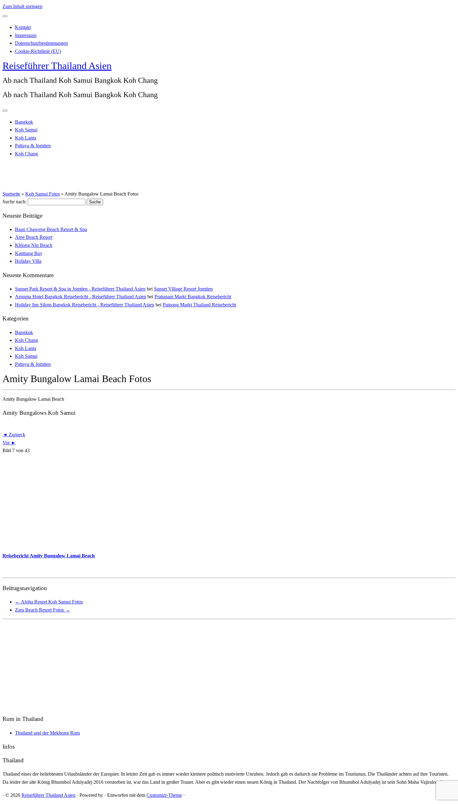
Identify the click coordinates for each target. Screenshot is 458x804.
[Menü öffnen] (4, 110)
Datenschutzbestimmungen (41, 43)
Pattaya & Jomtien (33, 145)
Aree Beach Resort (33, 237)
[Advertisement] (189, 503)
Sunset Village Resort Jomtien (183, 288)
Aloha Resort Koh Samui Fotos (49, 601)
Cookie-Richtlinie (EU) (38, 51)
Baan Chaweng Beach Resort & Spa (51, 229)
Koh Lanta (25, 137)
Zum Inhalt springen (22, 6)
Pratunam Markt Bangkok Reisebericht (193, 296)
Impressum (25, 35)
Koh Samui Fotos (42, 193)
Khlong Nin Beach (33, 245)
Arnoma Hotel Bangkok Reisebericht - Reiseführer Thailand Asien (80, 296)
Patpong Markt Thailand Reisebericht (199, 304)
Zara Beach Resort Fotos (42, 609)
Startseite (11, 193)
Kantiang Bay (28, 253)
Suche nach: (14, 201)
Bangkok (24, 122)
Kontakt (23, 27)
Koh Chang (26, 153)
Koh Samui (26, 129)
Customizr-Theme (164, 795)
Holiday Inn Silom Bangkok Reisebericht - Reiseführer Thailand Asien (84, 304)
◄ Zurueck (13, 434)
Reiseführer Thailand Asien (57, 65)
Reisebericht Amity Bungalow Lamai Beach (48, 555)
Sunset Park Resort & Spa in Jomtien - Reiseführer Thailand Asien (80, 288)
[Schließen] (4, 16)
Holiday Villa (28, 261)
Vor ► (9, 442)
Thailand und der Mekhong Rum (47, 732)
